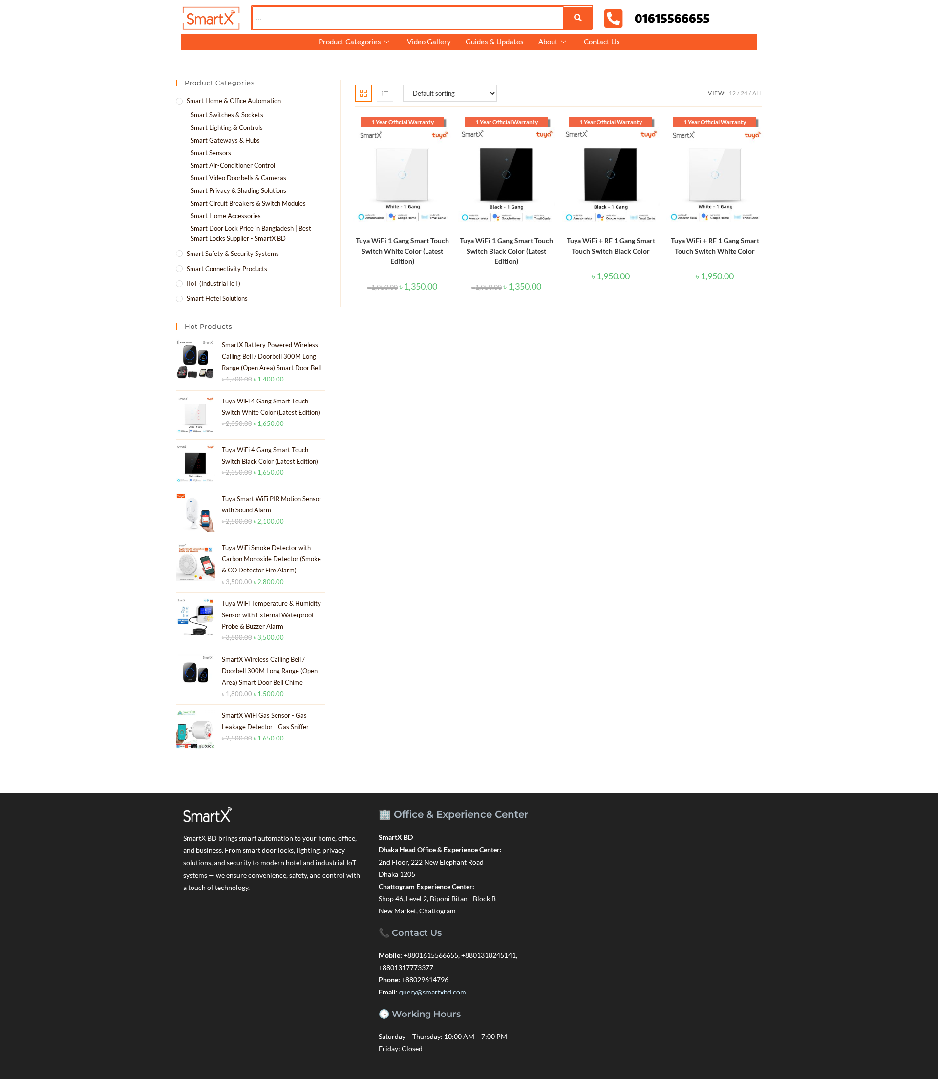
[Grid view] (363, 93)
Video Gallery (429, 41)
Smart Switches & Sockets (227, 115)
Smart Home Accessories (226, 216)
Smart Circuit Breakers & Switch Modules (248, 203)
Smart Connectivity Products (227, 269)
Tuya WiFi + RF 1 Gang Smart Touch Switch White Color (715, 249)
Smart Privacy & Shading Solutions (238, 190)
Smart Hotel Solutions (217, 298)
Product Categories (350, 41)
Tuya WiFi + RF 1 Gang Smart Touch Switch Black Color (611, 249)
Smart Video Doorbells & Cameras (238, 178)
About (548, 41)
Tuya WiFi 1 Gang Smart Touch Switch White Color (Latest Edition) (402, 254)
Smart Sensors (211, 153)
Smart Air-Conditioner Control (233, 165)
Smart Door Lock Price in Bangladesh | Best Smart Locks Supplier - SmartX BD (251, 233)
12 (732, 93)
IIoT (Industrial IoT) (213, 283)
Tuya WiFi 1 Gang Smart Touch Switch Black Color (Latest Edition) (506, 254)
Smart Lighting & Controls (227, 127)
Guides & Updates (495, 41)
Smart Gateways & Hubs (225, 140)
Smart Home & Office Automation (234, 101)
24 (744, 93)
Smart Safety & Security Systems (233, 253)
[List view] (385, 93)
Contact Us (602, 41)
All (757, 93)
